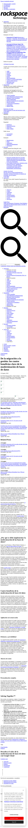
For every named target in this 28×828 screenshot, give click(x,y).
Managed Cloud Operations (13, 98)
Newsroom (9, 199)
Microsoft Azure (10, 82)
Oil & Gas (9, 127)
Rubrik (8, 76)
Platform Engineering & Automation (15, 100)
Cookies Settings (14, 814)
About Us (9, 189)
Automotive (9, 143)
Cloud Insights (4, 353)
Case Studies (17, 165)
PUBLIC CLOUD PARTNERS (14, 79)
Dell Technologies (11, 78)
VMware (9, 72)
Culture (8, 191)
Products (3, 354)
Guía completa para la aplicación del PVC (10, 416)
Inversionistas (7, 765)
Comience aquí (4, 759)
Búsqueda (17, 264)
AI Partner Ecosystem (9, 64)
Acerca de (6, 761)
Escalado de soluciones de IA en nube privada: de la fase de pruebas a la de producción (14, 412)
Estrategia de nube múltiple (10, 780)
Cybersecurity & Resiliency (13, 103)
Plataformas (6, 85)
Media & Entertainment (12, 144)
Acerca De (6, 178)
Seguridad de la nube (9, 783)
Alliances (9, 193)
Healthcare (9, 124)
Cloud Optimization (11, 99)
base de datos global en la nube (14, 546)
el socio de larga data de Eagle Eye (13, 503)
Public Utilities (10, 128)
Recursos (6, 147)
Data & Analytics (11, 102)
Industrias (6, 113)
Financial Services (11, 126)
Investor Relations (11, 196)
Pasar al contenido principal (7, 1)
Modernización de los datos (10, 782)
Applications (10, 104)
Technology (9, 145)
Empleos (6, 764)
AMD (8, 71)
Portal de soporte (7, 762)
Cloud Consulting (11, 95)
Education (9, 135)
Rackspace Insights (16, 159)
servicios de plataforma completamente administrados (13, 640)
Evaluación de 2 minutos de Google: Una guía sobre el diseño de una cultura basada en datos (14, 741)
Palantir (8, 74)
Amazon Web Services (12, 80)
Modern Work (10, 106)
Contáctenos (4, 266)
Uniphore (9, 75)
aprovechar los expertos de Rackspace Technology (14, 666)
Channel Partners (11, 195)
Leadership (9, 192)
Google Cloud (10, 83)
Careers (8, 198)
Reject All (14, 822)
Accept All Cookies (14, 818)
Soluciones (6, 21)
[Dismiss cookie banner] (23, 790)
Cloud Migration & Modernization (15, 96)
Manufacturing (10, 140)
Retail (8, 141)
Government (9, 133)
